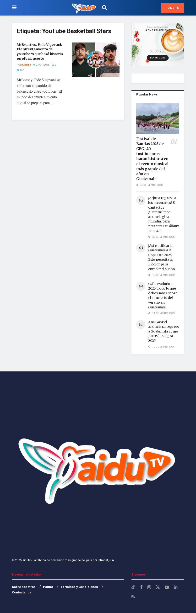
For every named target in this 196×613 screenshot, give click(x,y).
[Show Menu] (14, 8)
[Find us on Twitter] (158, 587)
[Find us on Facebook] (141, 587)
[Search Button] (104, 8)
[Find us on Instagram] (149, 587)
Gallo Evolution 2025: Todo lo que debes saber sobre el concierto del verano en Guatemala (162, 295)
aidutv (26, 65)
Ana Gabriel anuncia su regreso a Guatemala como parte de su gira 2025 (163, 331)
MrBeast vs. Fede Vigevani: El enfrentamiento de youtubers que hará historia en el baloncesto (40, 51)
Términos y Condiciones (79, 587)
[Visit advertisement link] (157, 44)
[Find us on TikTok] (133, 587)
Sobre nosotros (24, 587)
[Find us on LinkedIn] (175, 587)
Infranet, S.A (105, 560)
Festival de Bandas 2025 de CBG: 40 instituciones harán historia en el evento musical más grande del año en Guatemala (152, 159)
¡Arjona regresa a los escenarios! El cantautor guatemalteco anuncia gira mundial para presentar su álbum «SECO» (163, 214)
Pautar (48, 587)
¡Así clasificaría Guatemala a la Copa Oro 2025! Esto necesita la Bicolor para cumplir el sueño (161, 257)
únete (173, 7)
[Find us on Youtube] (167, 587)
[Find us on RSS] (133, 597)
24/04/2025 (42, 65)
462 (21, 70)
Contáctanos (21, 592)
